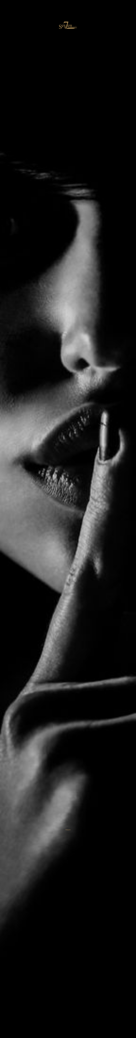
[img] (68, 519)
